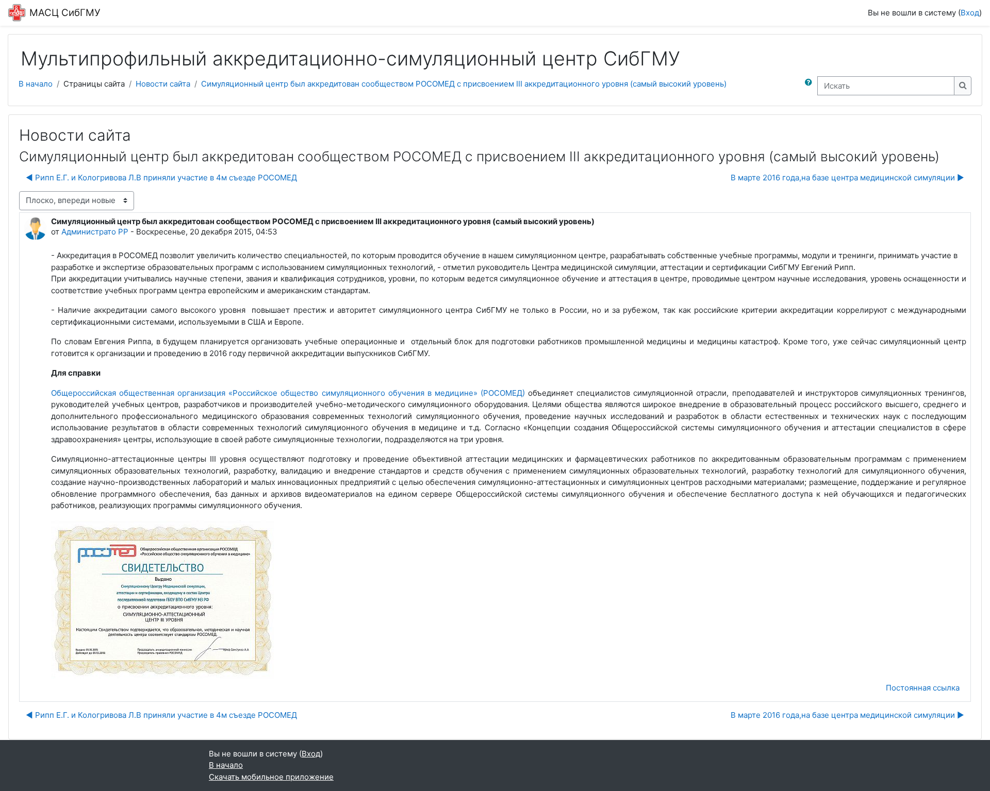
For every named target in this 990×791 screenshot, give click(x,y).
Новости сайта (163, 84)
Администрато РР (94, 232)
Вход (970, 13)
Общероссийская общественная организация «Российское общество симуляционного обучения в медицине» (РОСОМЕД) (288, 393)
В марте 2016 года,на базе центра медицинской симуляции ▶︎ (847, 177)
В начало (36, 84)
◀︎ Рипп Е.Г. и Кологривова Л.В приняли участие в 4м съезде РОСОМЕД (161, 177)
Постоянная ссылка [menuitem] (923, 688)
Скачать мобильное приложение (271, 777)
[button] (810, 85)
